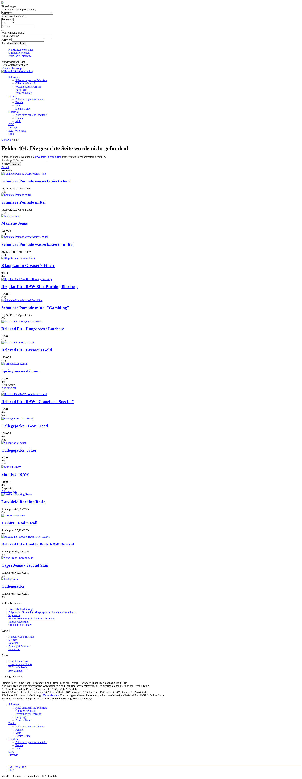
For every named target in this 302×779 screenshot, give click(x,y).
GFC (11, 124)
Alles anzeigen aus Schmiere (31, 80)
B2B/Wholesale (17, 130)
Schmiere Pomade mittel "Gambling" (35, 308)
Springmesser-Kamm (20, 371)
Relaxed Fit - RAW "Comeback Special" (37, 401)
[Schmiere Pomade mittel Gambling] (22, 300)
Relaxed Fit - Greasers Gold (26, 350)
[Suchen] (2, 30)
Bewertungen (15, 670)
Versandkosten (51, 695)
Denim (12, 96)
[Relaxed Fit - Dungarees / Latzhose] (22, 321)
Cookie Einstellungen (20, 624)
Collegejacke (12, 586)
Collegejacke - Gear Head (24, 426)
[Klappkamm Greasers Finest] (18, 258)
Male (18, 105)
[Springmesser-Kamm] (14, 363)
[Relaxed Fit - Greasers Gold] (18, 342)
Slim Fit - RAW (15, 474)
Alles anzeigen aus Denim (29, 99)
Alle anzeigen (9, 387)
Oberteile (13, 111)
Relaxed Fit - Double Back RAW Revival (37, 544)
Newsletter (14, 649)
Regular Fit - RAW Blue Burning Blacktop (39, 286)
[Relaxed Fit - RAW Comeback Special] (24, 394)
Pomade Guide (23, 92)
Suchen (15, 164)
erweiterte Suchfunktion (48, 156)
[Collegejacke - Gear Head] (17, 418)
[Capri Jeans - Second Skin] (17, 557)
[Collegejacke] (10, 578)
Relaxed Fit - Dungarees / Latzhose (32, 328)
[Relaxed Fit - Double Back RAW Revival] (25, 536)
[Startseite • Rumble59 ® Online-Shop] (17, 71)
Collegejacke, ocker (19, 450)
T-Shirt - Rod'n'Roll (19, 523)
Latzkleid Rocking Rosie (23, 502)
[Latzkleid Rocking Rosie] (16, 494)
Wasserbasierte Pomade (28, 86)
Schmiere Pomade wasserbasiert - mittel (37, 244)
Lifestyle (13, 127)
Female (19, 102)
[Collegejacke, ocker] (13, 442)
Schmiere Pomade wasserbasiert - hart (36, 181)
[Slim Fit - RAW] (11, 466)
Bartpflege (21, 89)
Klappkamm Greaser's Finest (28, 265)
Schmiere (13, 77)
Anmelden (19, 43)
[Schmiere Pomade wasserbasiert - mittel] (24, 236)
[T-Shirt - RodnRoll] (13, 515)
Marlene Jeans (14, 223)
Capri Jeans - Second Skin (24, 565)
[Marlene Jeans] (10, 215)
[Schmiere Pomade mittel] (16, 194)
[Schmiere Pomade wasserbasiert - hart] (23, 173)
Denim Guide (22, 108)
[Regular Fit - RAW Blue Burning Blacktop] (26, 279)
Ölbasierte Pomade (25, 83)
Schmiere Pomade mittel (23, 202)
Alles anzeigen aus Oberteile (31, 114)
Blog (11, 133)
